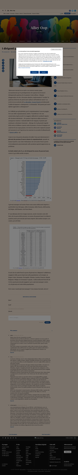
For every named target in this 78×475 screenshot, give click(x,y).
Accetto (43, 72)
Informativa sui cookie (47, 61)
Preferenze (34, 72)
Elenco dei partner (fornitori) (24, 67)
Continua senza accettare (56, 49)
